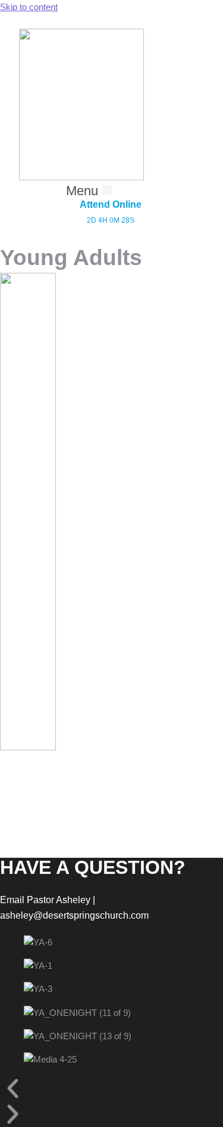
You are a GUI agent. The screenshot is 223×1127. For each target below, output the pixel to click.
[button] (89, 191)
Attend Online (111, 204)
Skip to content (29, 7)
